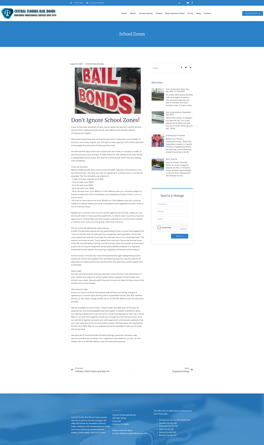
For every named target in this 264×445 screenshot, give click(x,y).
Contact (207, 13)
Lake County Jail (166, 429)
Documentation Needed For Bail (178, 113)
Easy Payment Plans (174, 13)
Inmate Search (146, 13)
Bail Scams (171, 159)
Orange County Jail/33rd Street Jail (174, 420)
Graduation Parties (175, 135)
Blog (198, 13)
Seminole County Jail (168, 426)
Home (124, 13)
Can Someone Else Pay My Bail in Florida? (177, 90)
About (133, 13)
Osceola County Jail (168, 423)
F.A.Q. (190, 13)
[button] (179, 2)
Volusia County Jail (167, 432)
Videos (159, 13)
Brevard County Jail (168, 435)
